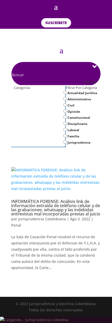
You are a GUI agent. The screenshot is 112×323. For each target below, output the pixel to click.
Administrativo (79, 99)
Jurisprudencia (78, 142)
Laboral (73, 130)
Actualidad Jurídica (82, 93)
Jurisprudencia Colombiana (42, 218)
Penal (16, 225)
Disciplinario (77, 124)
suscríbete (56, 22)
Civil (70, 105)
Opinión (73, 111)
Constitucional (78, 117)
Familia (73, 136)
